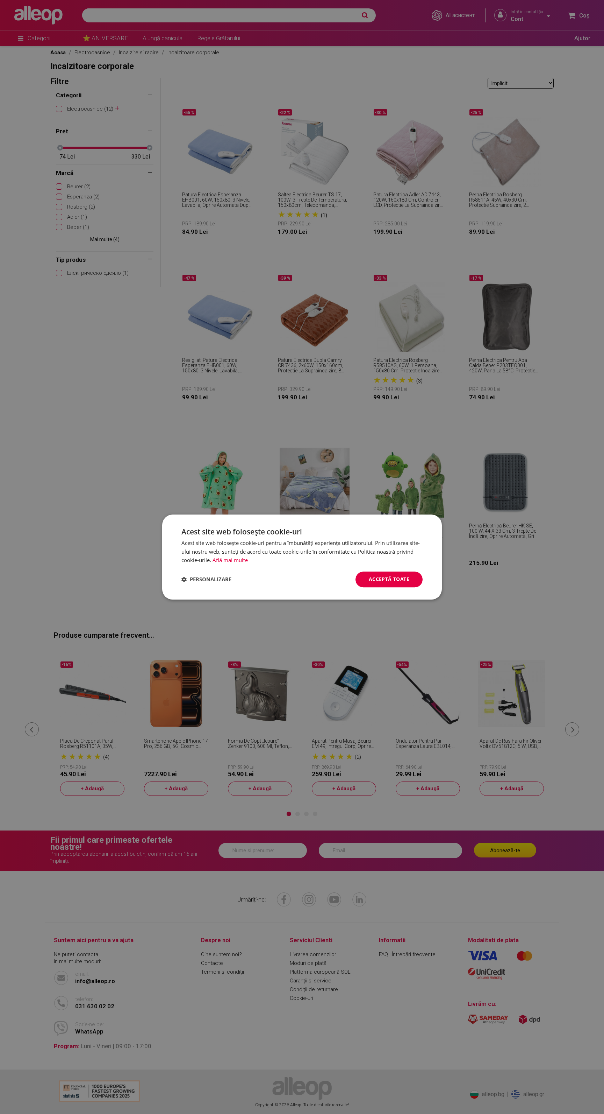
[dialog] (302, 557)
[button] (206, 579)
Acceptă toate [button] (389, 579)
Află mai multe (230, 560)
